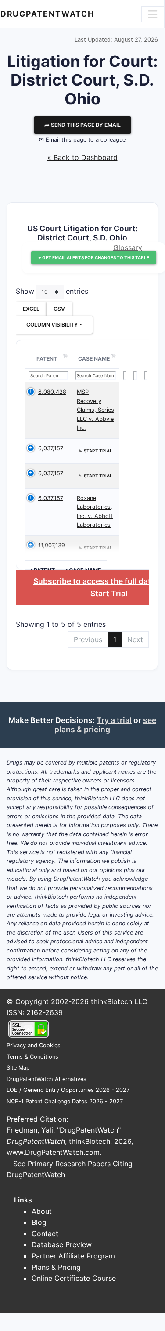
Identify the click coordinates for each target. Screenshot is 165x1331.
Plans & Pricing (56, 1267)
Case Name (94, 358)
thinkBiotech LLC (119, 1001)
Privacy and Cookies (34, 1045)
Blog (39, 1222)
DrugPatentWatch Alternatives (46, 1079)
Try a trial (114, 720)
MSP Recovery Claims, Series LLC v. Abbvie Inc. (95, 410)
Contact (45, 1233)
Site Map (18, 1067)
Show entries (52, 291)
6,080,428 (52, 392)
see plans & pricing (105, 725)
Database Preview (62, 1244)
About (42, 1211)
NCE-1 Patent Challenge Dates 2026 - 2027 (65, 1101)
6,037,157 (50, 448)
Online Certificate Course (74, 1278)
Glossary (127, 247)
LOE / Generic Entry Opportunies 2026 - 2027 (68, 1090)
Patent (46, 358)
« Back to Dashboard (82, 157)
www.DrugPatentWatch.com (53, 1152)
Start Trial (109, 593)
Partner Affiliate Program (73, 1255)
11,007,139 (51, 545)
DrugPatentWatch (47, 13)
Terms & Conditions (32, 1056)
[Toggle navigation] (152, 14)
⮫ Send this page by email (82, 125)
